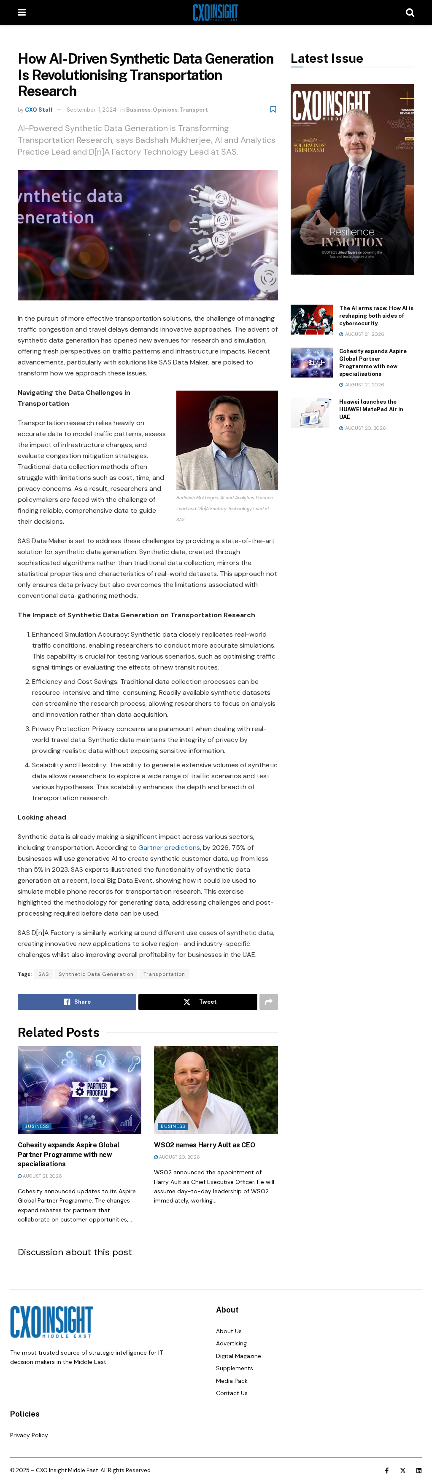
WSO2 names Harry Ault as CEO (204, 1145)
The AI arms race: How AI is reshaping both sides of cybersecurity (376, 316)
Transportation (164, 974)
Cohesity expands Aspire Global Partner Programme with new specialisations (68, 1154)
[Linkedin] (419, 1470)
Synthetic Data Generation (96, 974)
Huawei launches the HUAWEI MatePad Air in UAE (371, 409)
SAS (43, 974)
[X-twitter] (403, 1470)
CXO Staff (39, 109)
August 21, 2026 (42, 1176)
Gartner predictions (169, 847)
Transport (194, 109)
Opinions (165, 109)
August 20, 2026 (179, 1157)
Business (138, 109)
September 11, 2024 (91, 109)
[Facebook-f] (387, 1470)
